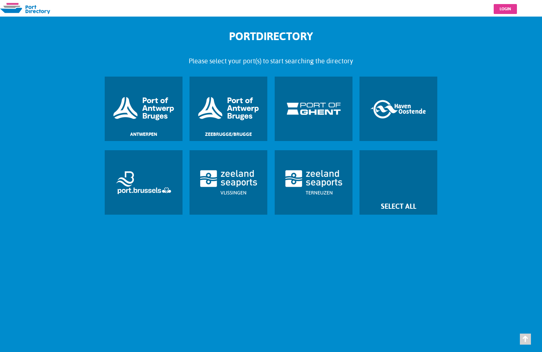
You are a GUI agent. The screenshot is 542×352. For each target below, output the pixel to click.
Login (505, 9)
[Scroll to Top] (525, 339)
